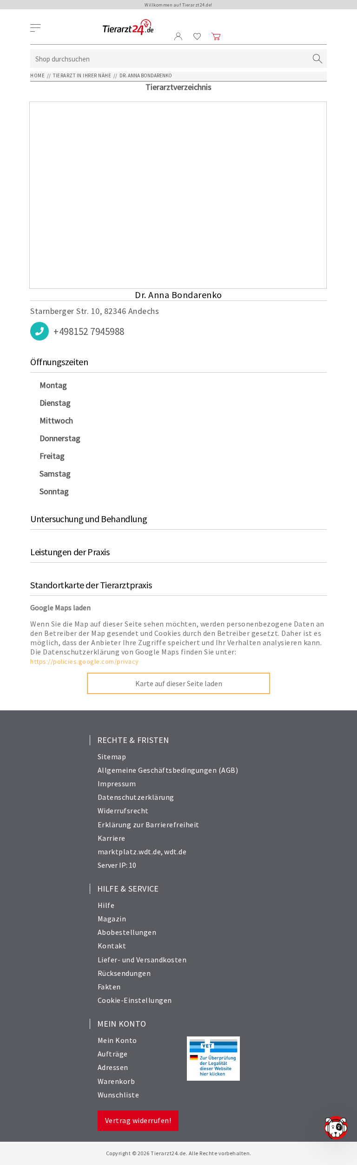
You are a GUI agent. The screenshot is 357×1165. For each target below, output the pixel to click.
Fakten (109, 986)
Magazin (112, 918)
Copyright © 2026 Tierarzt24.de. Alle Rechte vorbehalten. (178, 1153)
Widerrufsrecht (123, 810)
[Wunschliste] (197, 36)
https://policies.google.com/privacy (84, 661)
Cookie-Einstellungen (135, 1000)
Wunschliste (118, 1094)
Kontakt (112, 945)
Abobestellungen (127, 932)
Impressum (117, 783)
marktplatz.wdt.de (129, 851)
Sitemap (112, 756)
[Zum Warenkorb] (216, 36)
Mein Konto (117, 1040)
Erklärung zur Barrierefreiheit (148, 824)
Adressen (113, 1067)
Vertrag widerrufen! (138, 1120)
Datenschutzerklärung (136, 797)
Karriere (112, 838)
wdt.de (175, 851)
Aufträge (113, 1053)
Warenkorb (116, 1081)
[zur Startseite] (128, 27)
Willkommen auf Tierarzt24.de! (178, 5)
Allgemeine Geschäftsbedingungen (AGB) (168, 770)
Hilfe (106, 905)
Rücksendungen (124, 973)
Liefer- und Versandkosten (142, 959)
